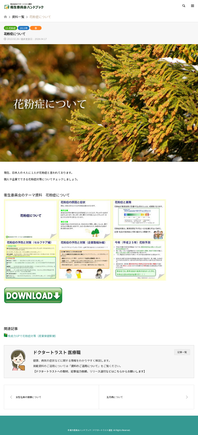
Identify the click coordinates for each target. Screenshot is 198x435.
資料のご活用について (84, 366)
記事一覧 (182, 352)
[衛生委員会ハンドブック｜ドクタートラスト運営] (24, 5)
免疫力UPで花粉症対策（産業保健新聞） (32, 336)
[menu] (192, 6)
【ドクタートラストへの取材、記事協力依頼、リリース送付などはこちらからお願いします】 (89, 371)
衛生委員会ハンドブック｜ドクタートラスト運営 (91, 430)
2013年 (23, 28)
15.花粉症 (10, 28)
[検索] (183, 6)
